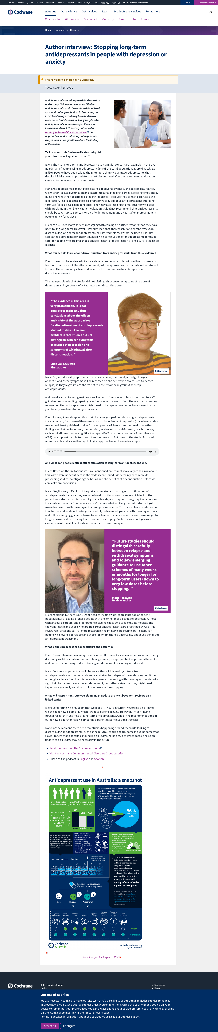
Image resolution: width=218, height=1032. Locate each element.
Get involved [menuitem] (89, 11)
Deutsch (70, 2)
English (11, 2)
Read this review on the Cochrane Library (75, 748)
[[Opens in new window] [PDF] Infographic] (102, 767)
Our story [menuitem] (108, 19)
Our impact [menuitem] (90, 19)
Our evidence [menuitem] (69, 11)
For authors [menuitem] (153, 11)
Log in (187, 2)
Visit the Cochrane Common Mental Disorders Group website (87, 753)
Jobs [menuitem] (133, 19)
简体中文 (116, 2)
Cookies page (129, 1016)
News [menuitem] (122, 19)
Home (48, 30)
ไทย (96, 2)
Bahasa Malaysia (84, 2)
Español (20, 2)
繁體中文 (105, 2)
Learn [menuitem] (105, 11)
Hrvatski (60, 2)
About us (60, 30)
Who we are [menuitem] (72, 19)
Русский (50, 2)
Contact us (159, 984)
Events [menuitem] (145, 19)
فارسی (30, 2)
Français (39, 2)
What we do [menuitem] (52, 19)
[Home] (21, 12)
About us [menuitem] (50, 11)
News (73, 30)
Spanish (99, 759)
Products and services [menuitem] (127, 11)
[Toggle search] (210, 12)
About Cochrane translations (135, 2)
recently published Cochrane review (66, 132)
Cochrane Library (206, 2)
